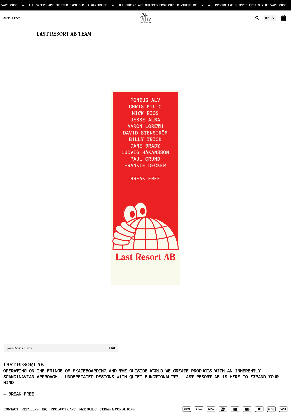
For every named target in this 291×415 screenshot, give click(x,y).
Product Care (63, 409)
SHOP (7, 18)
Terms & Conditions (117, 409)
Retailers (30, 409)
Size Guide (88, 409)
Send (111, 348)
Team (16, 18)
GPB (268, 18)
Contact (11, 409)
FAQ (45, 409)
